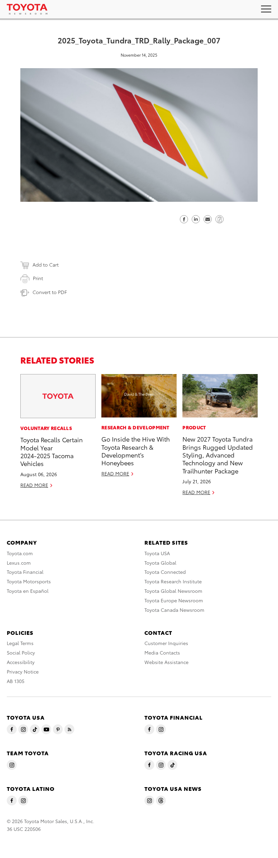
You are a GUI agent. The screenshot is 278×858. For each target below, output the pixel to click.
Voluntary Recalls (46, 428)
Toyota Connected (165, 571)
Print (38, 278)
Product (194, 427)
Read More (34, 485)
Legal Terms (20, 643)
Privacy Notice (23, 671)
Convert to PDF (50, 292)
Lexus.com (19, 562)
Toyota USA (157, 553)
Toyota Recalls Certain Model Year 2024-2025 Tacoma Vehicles (51, 451)
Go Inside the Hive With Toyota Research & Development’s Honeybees (135, 450)
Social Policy (21, 652)
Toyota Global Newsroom (173, 590)
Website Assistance (166, 662)
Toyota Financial (25, 571)
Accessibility (21, 662)
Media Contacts (162, 652)
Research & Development (135, 427)
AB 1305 (15, 681)
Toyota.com (20, 553)
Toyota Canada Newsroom (174, 609)
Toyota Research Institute (173, 581)
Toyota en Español (27, 590)
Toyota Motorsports (29, 581)
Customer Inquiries (166, 643)
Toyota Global (160, 562)
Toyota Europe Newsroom (173, 600)
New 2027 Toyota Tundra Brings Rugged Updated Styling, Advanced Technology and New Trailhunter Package (217, 454)
